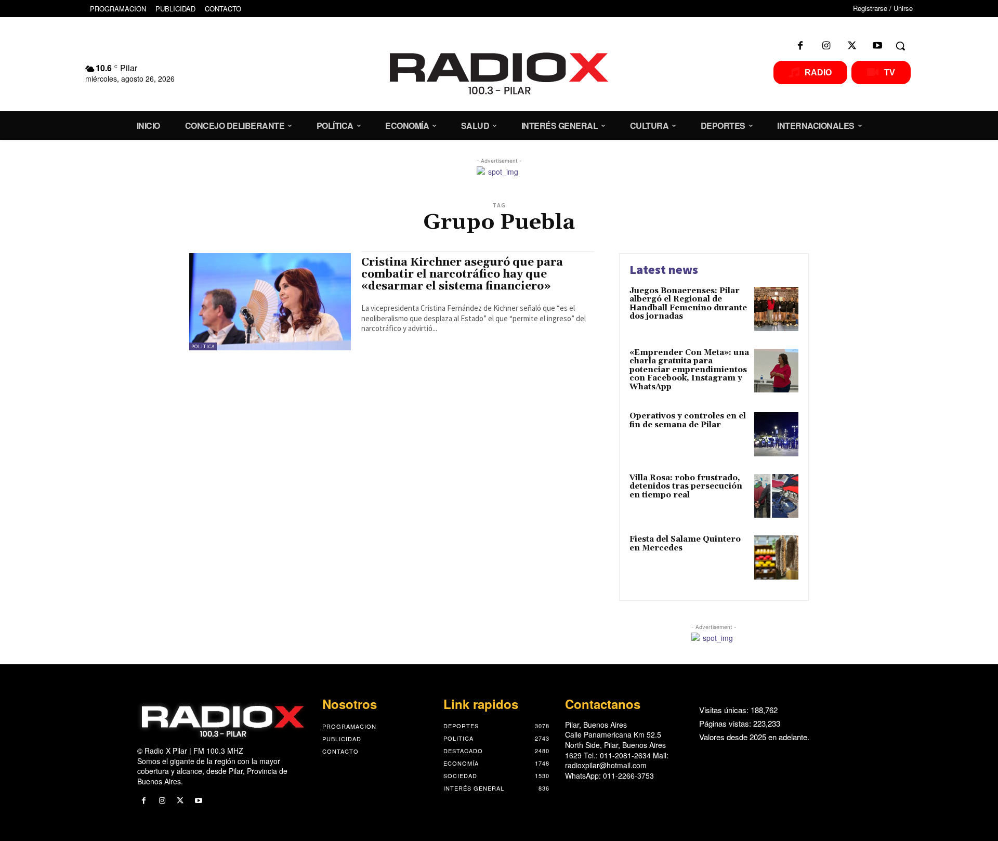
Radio (818, 72)
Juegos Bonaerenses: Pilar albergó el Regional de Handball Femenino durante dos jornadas (688, 304)
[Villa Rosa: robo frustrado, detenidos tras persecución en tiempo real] (776, 496)
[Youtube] (877, 45)
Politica (203, 346)
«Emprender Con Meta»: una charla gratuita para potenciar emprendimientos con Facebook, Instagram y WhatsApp (689, 370)
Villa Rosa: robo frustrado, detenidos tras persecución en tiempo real (685, 486)
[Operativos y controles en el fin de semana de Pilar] (776, 434)
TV (889, 72)
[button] (900, 45)
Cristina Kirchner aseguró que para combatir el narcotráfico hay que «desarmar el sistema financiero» (462, 274)
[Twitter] (852, 45)
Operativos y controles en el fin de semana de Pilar (687, 420)
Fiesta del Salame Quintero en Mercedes (685, 543)
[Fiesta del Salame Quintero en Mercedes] (776, 557)
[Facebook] (800, 45)
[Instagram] (826, 45)
